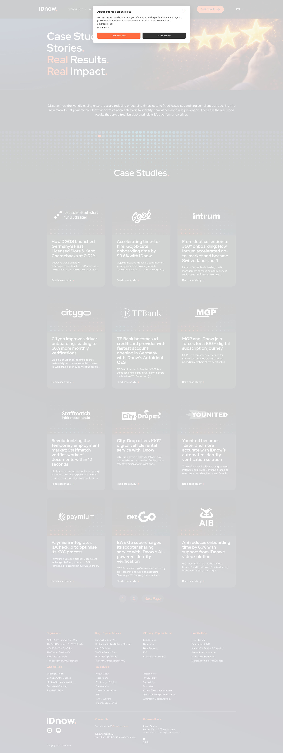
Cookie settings (164, 35)
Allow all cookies (118, 35)
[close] (184, 11)
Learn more (103, 27)
